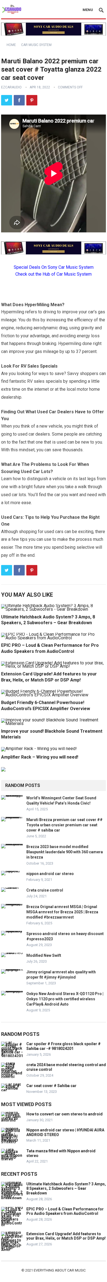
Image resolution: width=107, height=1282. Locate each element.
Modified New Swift (43, 955)
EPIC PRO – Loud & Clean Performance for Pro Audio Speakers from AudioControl (65, 1211)
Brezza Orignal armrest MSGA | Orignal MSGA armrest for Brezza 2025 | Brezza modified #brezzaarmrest (62, 912)
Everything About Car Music (60, 1270)
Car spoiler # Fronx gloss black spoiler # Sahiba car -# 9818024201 (63, 1046)
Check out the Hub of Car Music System (53, 274)
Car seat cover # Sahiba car (51, 1085)
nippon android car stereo (50, 873)
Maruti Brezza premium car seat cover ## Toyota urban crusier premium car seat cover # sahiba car (64, 824)
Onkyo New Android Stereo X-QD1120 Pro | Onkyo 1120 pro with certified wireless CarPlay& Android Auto (64, 999)
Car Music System (36, 45)
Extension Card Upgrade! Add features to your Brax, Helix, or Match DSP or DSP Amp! (66, 1236)
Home (11, 45)
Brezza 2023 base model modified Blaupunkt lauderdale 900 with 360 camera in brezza (64, 851)
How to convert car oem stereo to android (64, 1114)
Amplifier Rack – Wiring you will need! (39, 757)
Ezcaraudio (11, 87)
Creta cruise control (44, 890)
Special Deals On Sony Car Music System (54, 267)
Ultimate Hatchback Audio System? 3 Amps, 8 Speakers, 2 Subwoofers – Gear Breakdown (66, 1189)
